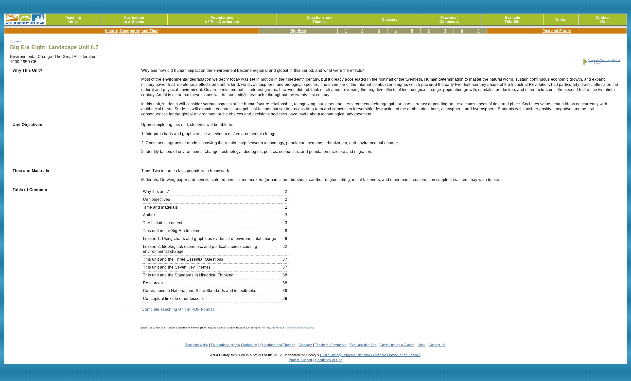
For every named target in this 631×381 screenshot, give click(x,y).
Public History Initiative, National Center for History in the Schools (370, 355)
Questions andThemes (319, 19)
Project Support (300, 360)
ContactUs (603, 19)
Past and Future (557, 31)
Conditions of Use (328, 360)
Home (14, 41)
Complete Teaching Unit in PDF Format (178, 309)
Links (561, 19)
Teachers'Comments (449, 19)
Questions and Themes (277, 345)
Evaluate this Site (363, 345)
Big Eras (298, 31)
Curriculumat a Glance (134, 19)
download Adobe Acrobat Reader (292, 327)
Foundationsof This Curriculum (222, 19)
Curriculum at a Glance (397, 345)
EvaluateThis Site (512, 19)
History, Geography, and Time (131, 31)
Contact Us (437, 345)
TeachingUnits (73, 19)
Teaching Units (196, 345)
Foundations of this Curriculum (234, 345)
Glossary (390, 19)
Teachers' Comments (331, 345)
